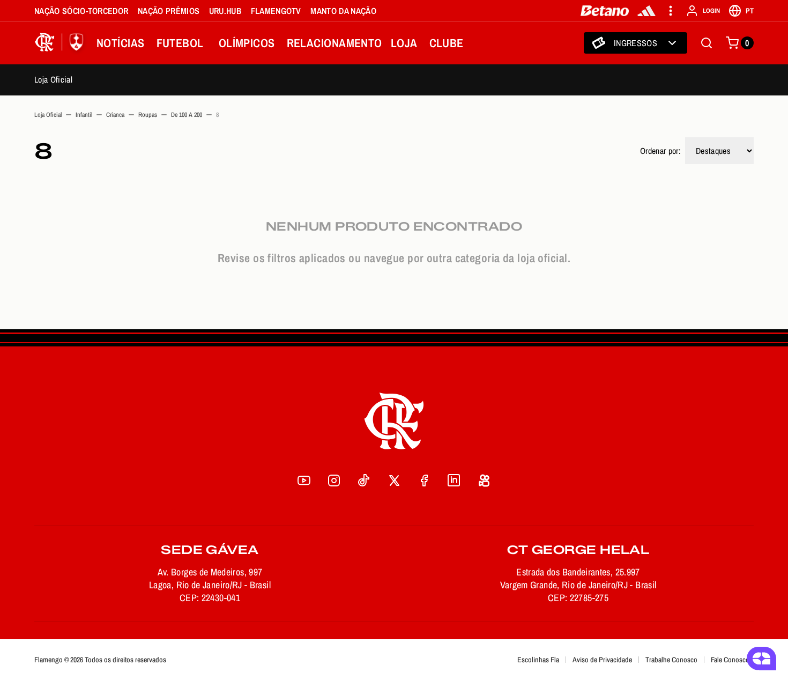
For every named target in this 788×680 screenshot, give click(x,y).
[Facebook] (424, 480)
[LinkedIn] (454, 480)
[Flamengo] (61, 43)
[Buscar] (706, 43)
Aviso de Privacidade (602, 659)
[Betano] (605, 10)
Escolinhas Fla (538, 659)
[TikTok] (364, 480)
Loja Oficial (53, 79)
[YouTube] (304, 480)
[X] (394, 480)
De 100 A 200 (186, 114)
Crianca (115, 114)
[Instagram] (334, 480)
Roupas (147, 114)
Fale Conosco (730, 659)
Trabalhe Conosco (671, 659)
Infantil (84, 114)
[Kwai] (484, 480)
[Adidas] (646, 10)
